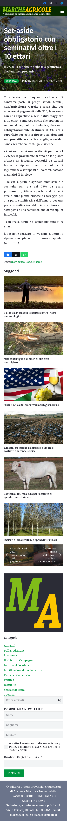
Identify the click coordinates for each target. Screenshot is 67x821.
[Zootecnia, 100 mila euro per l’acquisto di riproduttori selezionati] (33, 473)
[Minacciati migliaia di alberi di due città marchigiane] (33, 338)
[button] (62, 11)
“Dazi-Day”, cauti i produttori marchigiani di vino (31, 405)
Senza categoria (14, 689)
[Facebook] (44, 3)
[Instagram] (50, 3)
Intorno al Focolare (16, 665)
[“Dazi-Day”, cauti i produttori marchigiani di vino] (33, 384)
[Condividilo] (8, 254)
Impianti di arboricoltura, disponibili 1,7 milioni (30, 540)
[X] (56, 3)
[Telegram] (61, 3)
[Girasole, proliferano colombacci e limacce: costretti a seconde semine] (33, 427)
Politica (9, 680)
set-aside (36, 261)
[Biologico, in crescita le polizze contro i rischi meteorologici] (33, 292)
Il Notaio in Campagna (18, 660)
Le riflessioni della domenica (23, 670)
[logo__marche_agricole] (27, 11)
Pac (28, 261)
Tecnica (9, 694)
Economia (10, 655)
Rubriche (10, 684)
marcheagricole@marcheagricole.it (33, 814)
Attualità (9, 645)
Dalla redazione (14, 650)
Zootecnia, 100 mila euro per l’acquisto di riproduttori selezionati (28, 495)
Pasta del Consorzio (17, 675)
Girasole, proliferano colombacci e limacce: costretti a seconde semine (28, 449)
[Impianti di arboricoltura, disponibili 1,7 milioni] (33, 519)
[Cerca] (59, 700)
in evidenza (18, 261)
